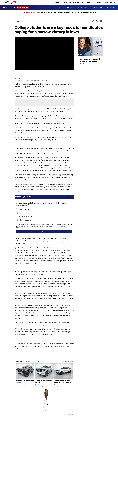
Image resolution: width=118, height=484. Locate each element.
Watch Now (109, 2)
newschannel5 (4, 7)
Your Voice (74, 7)
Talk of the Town (104, 7)
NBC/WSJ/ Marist (44, 298)
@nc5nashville (15, 7)
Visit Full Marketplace (67, 361)
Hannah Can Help (93, 7)
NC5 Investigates (82, 7)
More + (112, 7)
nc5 (9, 7)
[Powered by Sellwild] (70, 414)
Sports (89, 2)
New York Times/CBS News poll (27, 128)
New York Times (59, 123)
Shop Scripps (98, 2)
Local (65, 2)
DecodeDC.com (28, 346)
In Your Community (64, 7)
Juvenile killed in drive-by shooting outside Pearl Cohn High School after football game (66, 12)
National (72, 2)
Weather (80, 2)
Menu (57, 2)
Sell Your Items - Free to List (36, 361)
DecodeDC (19, 21)
